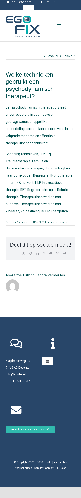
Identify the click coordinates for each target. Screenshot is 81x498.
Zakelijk (63, 222)
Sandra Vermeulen (19, 222)
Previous (54, 56)
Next (68, 56)
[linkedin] (54, 2)
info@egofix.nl (16, 374)
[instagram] (48, 2)
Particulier (52, 222)
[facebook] (41, 2)
